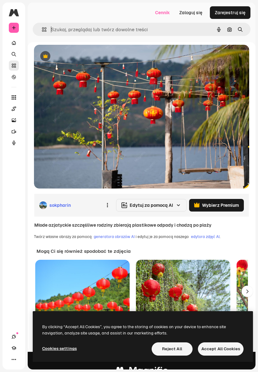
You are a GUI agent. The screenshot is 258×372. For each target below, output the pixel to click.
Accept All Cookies (220, 349)
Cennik (162, 12)
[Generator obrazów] (14, 120)
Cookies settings (59, 348)
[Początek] (14, 43)
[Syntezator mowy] (14, 143)
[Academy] (14, 348)
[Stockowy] (14, 66)
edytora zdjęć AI (205, 236)
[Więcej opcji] (107, 205)
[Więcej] (14, 359)
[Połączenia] (14, 337)
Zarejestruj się (230, 12)
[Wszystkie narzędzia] (14, 97)
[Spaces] (14, 109)
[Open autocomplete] (41, 29)
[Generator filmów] (14, 131)
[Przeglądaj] (14, 77)
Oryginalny (77, 57)
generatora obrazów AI (114, 236)
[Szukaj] (14, 54)
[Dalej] (247, 291)
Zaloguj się (190, 12)
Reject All (172, 349)
